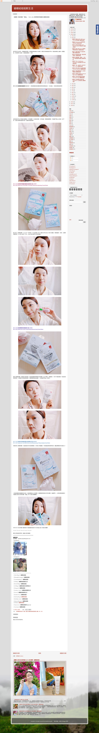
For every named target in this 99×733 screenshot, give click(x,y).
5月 (73, 87)
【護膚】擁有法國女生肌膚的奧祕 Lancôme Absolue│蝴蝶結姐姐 (79, 69)
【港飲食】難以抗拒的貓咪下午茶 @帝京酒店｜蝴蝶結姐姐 (31, 704)
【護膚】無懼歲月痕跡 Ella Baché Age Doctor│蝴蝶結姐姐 (79, 74)
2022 (72, 105)
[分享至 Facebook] (29, 609)
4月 (73, 85)
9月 (73, 94)
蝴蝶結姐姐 (15, 537)
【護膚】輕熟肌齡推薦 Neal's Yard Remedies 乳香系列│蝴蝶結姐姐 (79, 46)
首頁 (39, 653)
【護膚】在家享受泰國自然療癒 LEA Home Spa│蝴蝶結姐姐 (78, 77)
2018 (72, 32)
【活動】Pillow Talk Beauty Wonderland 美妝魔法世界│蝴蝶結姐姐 (78, 62)
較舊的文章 (63, 653)
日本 (70, 118)
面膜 (27, 611)
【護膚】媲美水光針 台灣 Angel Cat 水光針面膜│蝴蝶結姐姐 (78, 40)
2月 (73, 37)
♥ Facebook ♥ (72, 166)
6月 (73, 89)
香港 (70, 144)
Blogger (64, 721)
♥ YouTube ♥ (72, 183)
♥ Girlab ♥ (71, 179)
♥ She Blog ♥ (72, 171)
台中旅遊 (71, 112)
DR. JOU (41, 611)
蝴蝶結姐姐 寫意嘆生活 (25, 586)
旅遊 (70, 117)
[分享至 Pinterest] (30, 609)
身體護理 (71, 137)
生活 (70, 125)
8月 (73, 92)
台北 (70, 113)
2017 (72, 30)
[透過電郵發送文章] (23, 609)
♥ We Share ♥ (72, 180)
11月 (73, 97)
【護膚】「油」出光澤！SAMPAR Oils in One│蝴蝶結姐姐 (78, 66)
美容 (24, 611)
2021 (72, 103)
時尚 (70, 120)
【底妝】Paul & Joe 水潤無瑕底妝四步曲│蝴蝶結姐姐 (78, 43)
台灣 (70, 115)
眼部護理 (71, 126)
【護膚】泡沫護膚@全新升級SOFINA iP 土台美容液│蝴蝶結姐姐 (79, 80)
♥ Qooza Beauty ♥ (73, 175)
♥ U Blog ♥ (71, 172)
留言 (72, 160)
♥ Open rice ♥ (72, 182)
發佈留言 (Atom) (19, 656)
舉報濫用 (71, 152)
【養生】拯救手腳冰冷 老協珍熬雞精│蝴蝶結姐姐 (78, 52)
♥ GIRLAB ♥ (71, 177)
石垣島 (70, 128)
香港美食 (71, 146)
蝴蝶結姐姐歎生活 (23, 8)
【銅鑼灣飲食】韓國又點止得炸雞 (21, 699)
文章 (72, 158)
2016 (72, 29)
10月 (73, 96)
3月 (73, 83)
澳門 (70, 123)
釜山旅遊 (71, 139)
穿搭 (70, 129)
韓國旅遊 (71, 142)
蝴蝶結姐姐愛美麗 (32, 611)
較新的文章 (16, 653)
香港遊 (70, 147)
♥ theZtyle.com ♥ (73, 174)
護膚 (37, 611)
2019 (72, 34)
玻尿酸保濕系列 (19, 611)
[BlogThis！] (26, 609)
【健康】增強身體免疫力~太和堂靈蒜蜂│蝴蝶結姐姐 (78, 71)
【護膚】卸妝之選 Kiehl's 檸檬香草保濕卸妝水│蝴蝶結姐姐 (78, 49)
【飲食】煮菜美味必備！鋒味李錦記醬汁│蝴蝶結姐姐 (79, 55)
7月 (73, 90)
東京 (70, 121)
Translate (79, 196)
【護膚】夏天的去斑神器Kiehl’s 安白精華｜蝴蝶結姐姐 (26, 660)
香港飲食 (71, 149)
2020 (72, 101)
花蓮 (70, 134)
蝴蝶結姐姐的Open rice (25, 604)
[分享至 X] (28, 609)
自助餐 (70, 133)
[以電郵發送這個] (25, 609)
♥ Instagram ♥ (72, 167)
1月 (73, 35)
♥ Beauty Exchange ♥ (73, 169)
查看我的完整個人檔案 (80, 21)
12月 (73, 99)
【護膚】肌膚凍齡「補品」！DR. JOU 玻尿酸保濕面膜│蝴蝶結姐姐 (79, 58)
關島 (70, 141)
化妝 (70, 110)
